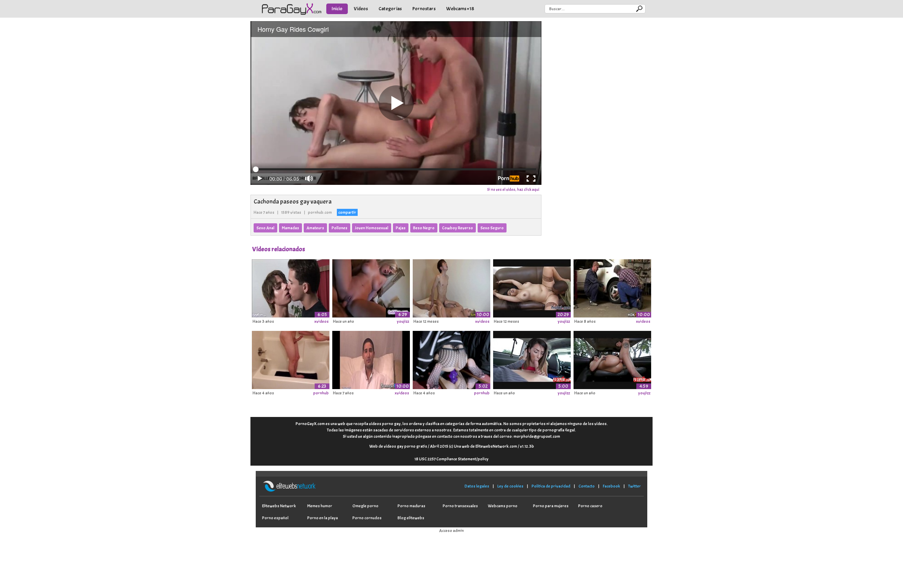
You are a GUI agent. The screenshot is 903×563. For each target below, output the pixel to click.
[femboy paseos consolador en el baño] (290, 359)
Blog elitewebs (411, 518)
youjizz (403, 321)
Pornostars (424, 9)
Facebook (611, 486)
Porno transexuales (460, 506)
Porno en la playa (322, 518)
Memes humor (319, 506)
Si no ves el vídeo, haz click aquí (513, 189)
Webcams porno (502, 506)
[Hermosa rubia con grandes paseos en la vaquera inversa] (371, 287)
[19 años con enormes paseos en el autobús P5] (532, 359)
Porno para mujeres (551, 506)
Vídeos (361, 9)
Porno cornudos (367, 518)
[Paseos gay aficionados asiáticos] (451, 287)
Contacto (586, 486)
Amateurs (315, 228)
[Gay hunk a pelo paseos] (612, 287)
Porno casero (590, 506)
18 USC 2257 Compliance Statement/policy (451, 459)
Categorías (390, 9)
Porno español (275, 518)
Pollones (339, 228)
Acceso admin (451, 530)
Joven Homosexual (371, 228)
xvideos (321, 321)
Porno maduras (411, 506)
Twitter (634, 486)
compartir (347, 212)
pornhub (321, 393)
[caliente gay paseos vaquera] (290, 287)
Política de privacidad (551, 486)
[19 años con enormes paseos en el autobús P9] (612, 359)
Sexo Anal (265, 228)
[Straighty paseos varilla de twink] (371, 359)
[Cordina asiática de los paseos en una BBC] (532, 287)
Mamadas (290, 228)
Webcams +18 (460, 9)
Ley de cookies (510, 486)
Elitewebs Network (279, 506)
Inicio (337, 9)
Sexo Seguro (492, 228)
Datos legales (477, 486)
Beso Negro (424, 228)
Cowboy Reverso (457, 228)
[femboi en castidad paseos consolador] (451, 359)
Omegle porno (365, 506)
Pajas (401, 228)
